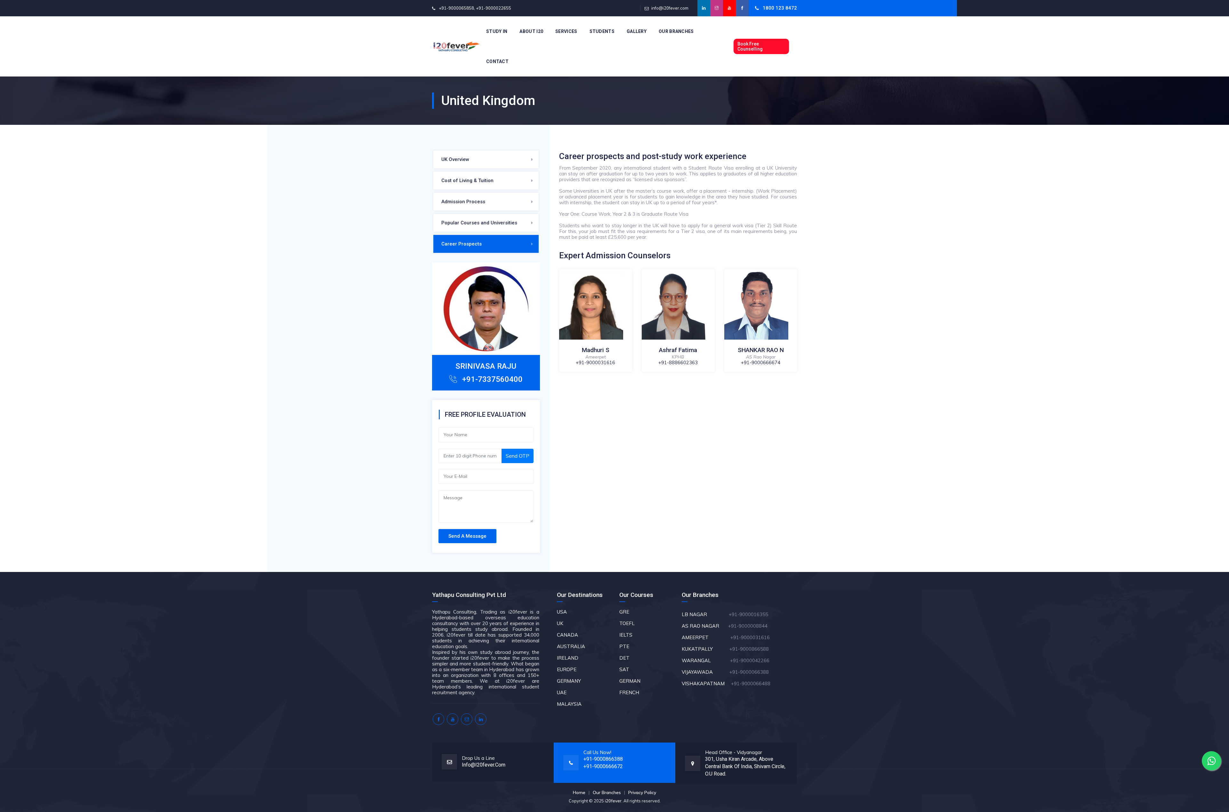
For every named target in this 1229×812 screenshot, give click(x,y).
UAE (561, 692)
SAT (624, 669)
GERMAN (629, 681)
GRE (624, 612)
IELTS (625, 635)
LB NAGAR (704, 614)
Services (566, 31)
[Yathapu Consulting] (456, 46)
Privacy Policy (642, 792)
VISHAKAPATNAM (706, 683)
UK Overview (455, 159)
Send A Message (467, 536)
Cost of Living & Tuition (467, 180)
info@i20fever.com (669, 8)
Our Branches (676, 31)
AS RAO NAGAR (704, 626)
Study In (496, 31)
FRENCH (629, 692)
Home (579, 792)
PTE (624, 646)
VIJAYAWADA (705, 672)
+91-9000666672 (603, 766)
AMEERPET (706, 637)
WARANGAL (705, 660)
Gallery (637, 31)
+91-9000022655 (493, 8)
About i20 (531, 31)
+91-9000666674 (760, 362)
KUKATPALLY (705, 649)
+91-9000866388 (603, 759)
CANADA (567, 635)
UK (560, 623)
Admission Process (463, 202)
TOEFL (627, 623)
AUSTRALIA (571, 646)
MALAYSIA (569, 704)
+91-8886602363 (678, 362)
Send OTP (517, 456)
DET (624, 658)
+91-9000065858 (456, 8)
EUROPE (566, 669)
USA (562, 612)
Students (602, 31)
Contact (497, 61)
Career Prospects (461, 244)
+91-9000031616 (595, 362)
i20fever (613, 800)
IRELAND (567, 658)
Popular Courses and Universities (479, 223)
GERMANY (569, 681)
